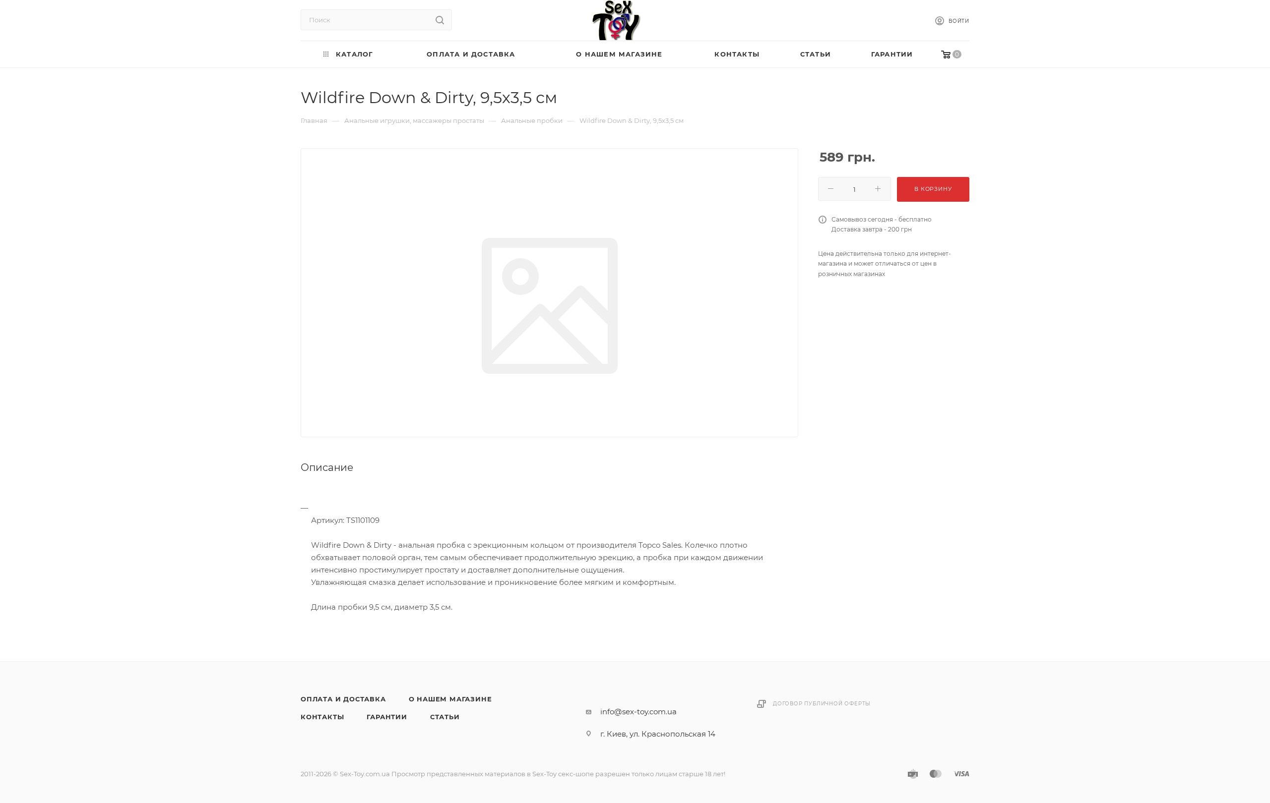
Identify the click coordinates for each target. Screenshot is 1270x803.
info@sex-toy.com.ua (638, 711)
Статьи (445, 717)
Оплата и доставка (343, 699)
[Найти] (440, 19)
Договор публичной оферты (822, 703)
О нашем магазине (450, 699)
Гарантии (387, 717)
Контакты (322, 717)
